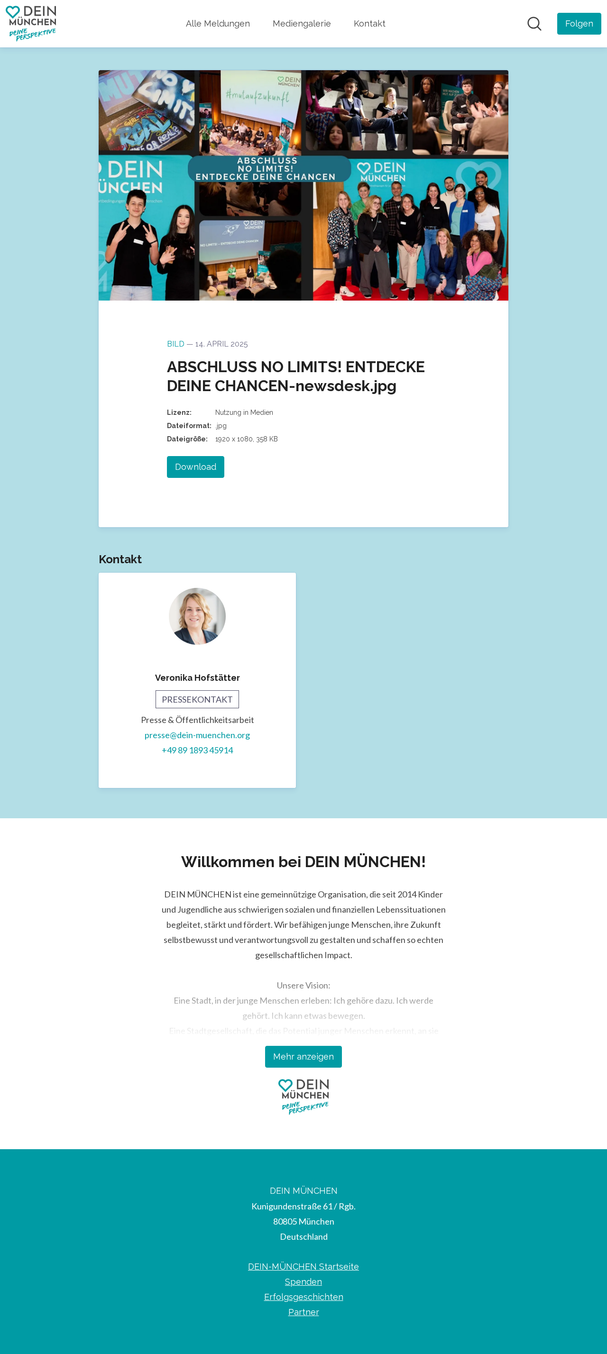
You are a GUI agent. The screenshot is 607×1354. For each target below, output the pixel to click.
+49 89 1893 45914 (197, 750)
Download (195, 467)
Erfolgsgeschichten (303, 1297)
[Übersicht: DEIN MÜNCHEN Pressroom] (31, 24)
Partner (303, 1312)
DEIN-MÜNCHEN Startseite (303, 1267)
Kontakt (370, 23)
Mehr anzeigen (303, 1056)
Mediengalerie (302, 23)
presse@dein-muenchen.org (197, 735)
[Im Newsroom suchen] (534, 23)
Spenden (303, 1282)
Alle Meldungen (218, 23)
